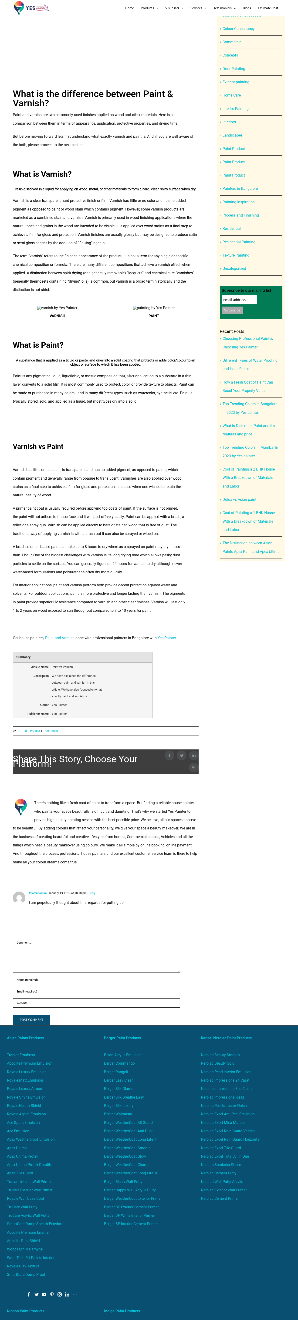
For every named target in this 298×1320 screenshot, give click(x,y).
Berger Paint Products (122, 1038)
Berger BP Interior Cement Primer (131, 1224)
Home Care (232, 95)
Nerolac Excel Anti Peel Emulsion (228, 1114)
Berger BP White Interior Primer (129, 1215)
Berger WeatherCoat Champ (126, 1165)
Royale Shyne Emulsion (26, 1097)
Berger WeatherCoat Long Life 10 (131, 1173)
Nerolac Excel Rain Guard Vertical (228, 1131)
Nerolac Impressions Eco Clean (226, 1088)
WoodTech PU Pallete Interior (30, 1258)
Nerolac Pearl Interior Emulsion (226, 1072)
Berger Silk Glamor (119, 1088)
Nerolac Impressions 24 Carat (225, 1080)
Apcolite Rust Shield (23, 1241)
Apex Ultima (17, 1148)
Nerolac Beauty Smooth (220, 1055)
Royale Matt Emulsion (25, 1080)
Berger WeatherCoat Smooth (127, 1148)
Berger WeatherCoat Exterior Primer (133, 1198)
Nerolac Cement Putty (219, 1173)
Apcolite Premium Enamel (28, 1232)
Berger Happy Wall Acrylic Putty (130, 1190)
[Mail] (75, 1294)
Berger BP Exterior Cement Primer (131, 1207)
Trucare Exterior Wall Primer (29, 1190)
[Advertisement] (149, 51)
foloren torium (38, 893)
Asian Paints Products (25, 1038)
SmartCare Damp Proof (26, 1274)
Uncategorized (234, 268)
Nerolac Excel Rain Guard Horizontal (230, 1139)
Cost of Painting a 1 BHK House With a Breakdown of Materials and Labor (249, 521)
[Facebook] (29, 1294)
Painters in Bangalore (240, 188)
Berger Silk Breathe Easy (124, 1097)
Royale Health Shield (24, 1105)
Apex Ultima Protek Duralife (29, 1165)
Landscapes (233, 135)
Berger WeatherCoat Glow (125, 1156)
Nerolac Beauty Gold (217, 1063)
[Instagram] (60, 1294)
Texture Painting (236, 255)
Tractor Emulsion (21, 1055)
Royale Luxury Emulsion (27, 1072)
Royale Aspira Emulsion (26, 1114)
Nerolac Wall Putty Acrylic (222, 1182)
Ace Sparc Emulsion (23, 1122)
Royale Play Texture (23, 1266)
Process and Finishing (241, 215)
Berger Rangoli (116, 1072)
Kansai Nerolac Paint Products (226, 1038)
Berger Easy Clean (119, 1080)
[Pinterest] (52, 1294)
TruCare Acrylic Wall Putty (28, 1215)
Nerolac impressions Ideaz (222, 1097)
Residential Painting (239, 242)
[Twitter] (36, 1294)
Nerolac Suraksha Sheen (221, 1165)
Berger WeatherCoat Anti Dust (128, 1131)
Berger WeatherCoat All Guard (128, 1122)
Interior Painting (236, 109)
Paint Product (31, 730)
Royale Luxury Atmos (24, 1088)
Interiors (229, 122)
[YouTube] (44, 1294)
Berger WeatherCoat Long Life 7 (130, 1139)
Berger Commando (119, 1063)
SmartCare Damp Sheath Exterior (34, 1224)
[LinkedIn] (67, 1294)
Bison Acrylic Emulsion (123, 1055)
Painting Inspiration (239, 202)
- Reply (91, 893)
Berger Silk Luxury (119, 1105)
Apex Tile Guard (20, 1173)
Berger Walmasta (118, 1114)
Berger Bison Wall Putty (123, 1182)
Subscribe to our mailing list (246, 290)
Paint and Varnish (59, 638)
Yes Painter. (167, 638)
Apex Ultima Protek (22, 1156)
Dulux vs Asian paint (239, 499)
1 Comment (50, 730)
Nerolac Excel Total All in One (225, 1156)
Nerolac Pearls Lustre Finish (224, 1105)
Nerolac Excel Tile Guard (221, 1148)
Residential (232, 228)
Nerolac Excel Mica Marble (222, 1122)
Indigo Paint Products (122, 1311)
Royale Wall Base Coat (25, 1198)
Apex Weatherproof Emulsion (31, 1139)
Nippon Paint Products (25, 1311)
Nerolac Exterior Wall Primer (224, 1190)
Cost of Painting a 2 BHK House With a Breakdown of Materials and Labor (249, 477)
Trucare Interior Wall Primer (29, 1182)
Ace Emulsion (18, 1131)
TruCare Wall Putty (22, 1207)
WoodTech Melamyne (25, 1249)
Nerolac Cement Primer (220, 1198)
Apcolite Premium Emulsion (29, 1063)
